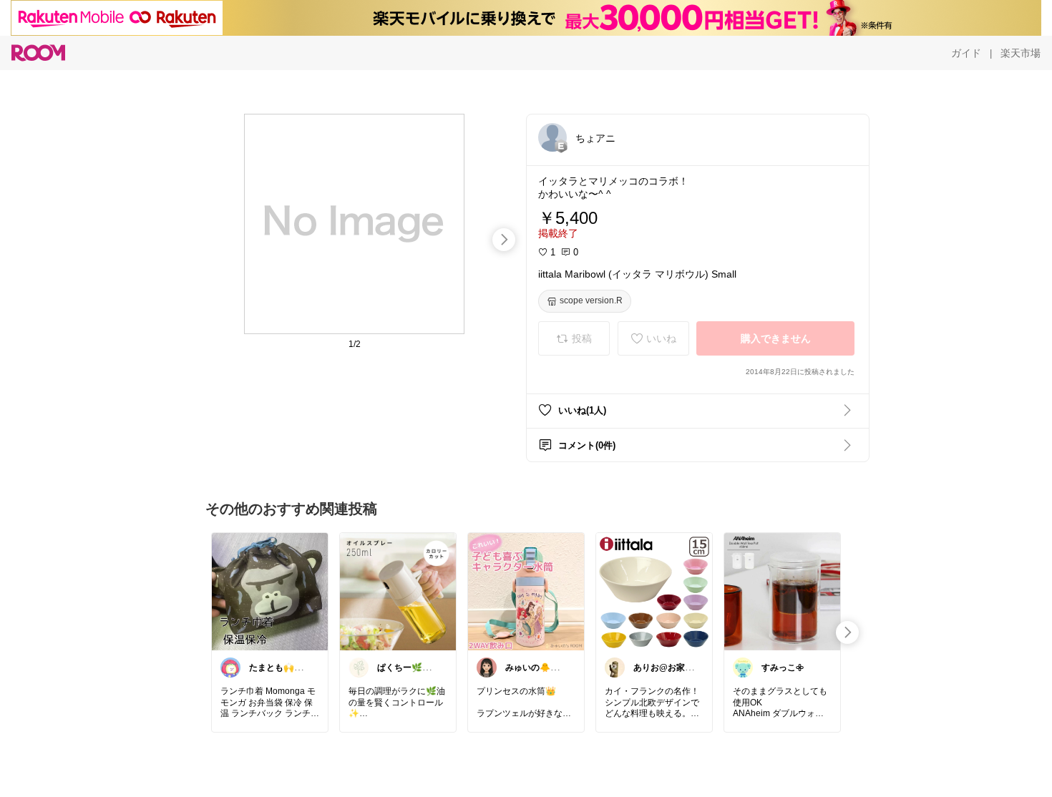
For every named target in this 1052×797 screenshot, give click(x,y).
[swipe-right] (503, 239)
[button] (552, 137)
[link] (270, 591)
